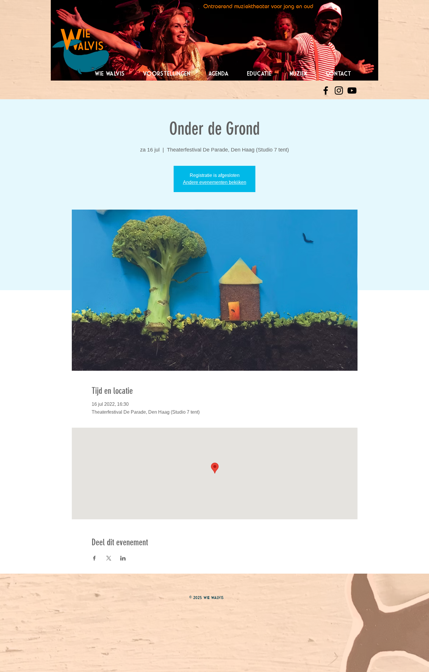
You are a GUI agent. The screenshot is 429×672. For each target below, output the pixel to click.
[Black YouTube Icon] (352, 90)
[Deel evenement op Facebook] (94, 558)
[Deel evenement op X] (108, 558)
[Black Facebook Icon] (325, 90)
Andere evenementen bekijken (214, 182)
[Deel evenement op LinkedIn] (123, 558)
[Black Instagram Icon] (338, 90)
